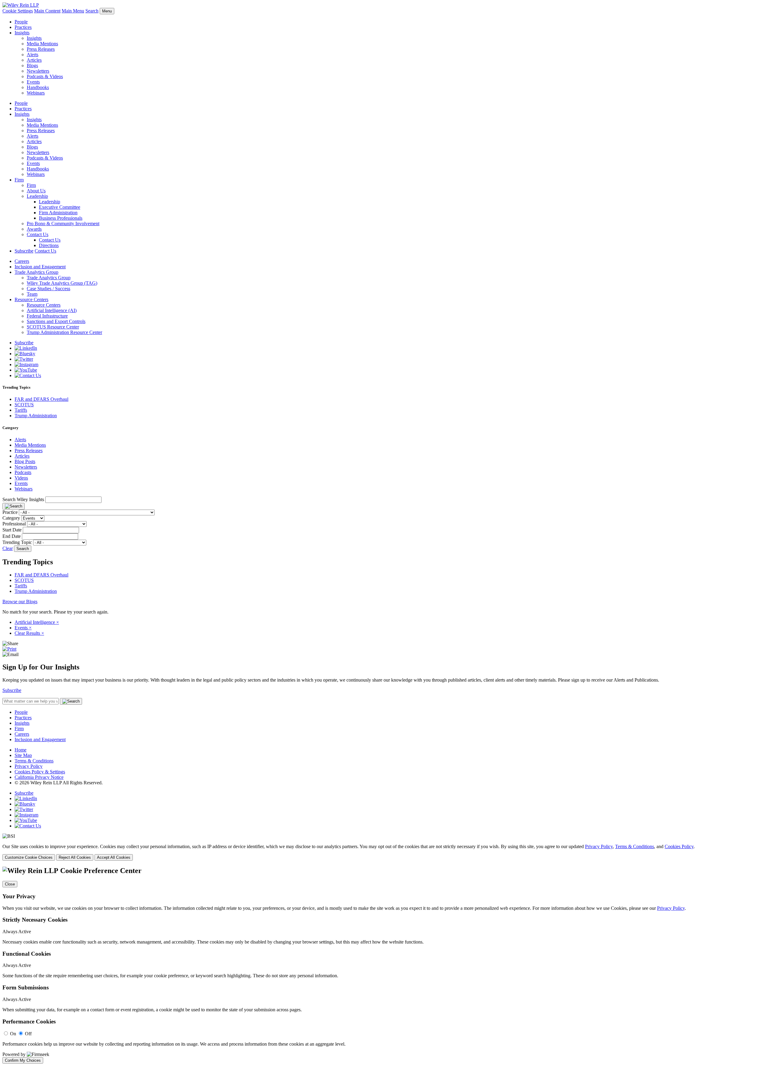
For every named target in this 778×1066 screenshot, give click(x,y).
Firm (19, 179)
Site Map (23, 755)
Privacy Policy (29, 766)
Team (32, 294)
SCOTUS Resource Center (53, 326)
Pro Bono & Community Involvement (63, 223)
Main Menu (73, 10)
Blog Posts (25, 461)
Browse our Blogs (19, 601)
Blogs (32, 65)
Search (91, 10)
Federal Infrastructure (47, 315)
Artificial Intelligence (37, 622)
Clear (7, 548)
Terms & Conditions (34, 760)
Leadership (37, 196)
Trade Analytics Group (36, 272)
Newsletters (38, 71)
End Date (11, 536)
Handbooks (38, 87)
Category (11, 518)
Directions (49, 245)
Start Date (12, 529)
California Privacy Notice (39, 777)
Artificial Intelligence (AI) (52, 310)
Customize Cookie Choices (29, 857)
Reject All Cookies (75, 857)
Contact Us (37, 234)
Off (28, 1033)
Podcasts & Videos (45, 76)
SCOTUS (24, 404)
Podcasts (23, 472)
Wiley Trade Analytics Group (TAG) (62, 283)
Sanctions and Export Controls (56, 321)
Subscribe (24, 250)
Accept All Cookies (113, 857)
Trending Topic (17, 542)
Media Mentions (42, 43)
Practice (10, 512)
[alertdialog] (389, 965)
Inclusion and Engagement (40, 266)
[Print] (9, 649)
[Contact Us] (28, 375)
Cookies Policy (679, 846)
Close (10, 884)
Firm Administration (58, 212)
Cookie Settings (17, 10)
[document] (389, 965)
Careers (22, 261)
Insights (22, 32)
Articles (34, 60)
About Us (36, 190)
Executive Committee (59, 207)
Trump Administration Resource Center (64, 332)
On (13, 1033)
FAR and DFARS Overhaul (41, 399)
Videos (21, 477)
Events (33, 81)
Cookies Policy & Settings (40, 771)
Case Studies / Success (48, 288)
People (21, 21)
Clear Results (29, 633)
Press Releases (41, 49)
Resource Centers (31, 299)
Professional (14, 523)
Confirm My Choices (23, 1060)
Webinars (36, 92)
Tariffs (21, 410)
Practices (23, 27)
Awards (34, 229)
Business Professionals (60, 218)
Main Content (47, 10)
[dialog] (389, 852)
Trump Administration (36, 415)
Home (20, 749)
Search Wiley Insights (23, 499)
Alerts (32, 54)
